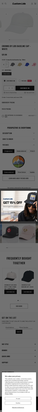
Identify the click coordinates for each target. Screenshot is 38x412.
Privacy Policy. (9, 394)
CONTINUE (13, 212)
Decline (18, 403)
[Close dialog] (36, 192)
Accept (18, 398)
